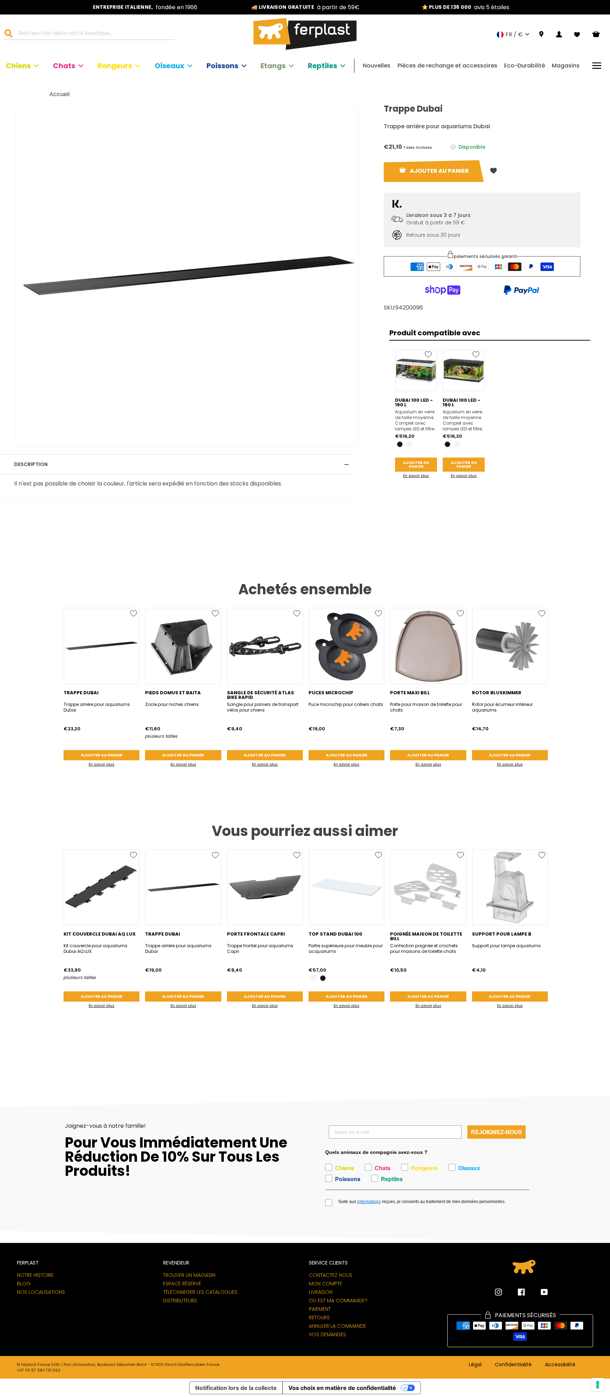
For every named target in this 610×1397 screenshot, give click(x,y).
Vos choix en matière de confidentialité (342, 1387)
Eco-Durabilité (524, 65)
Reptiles (322, 66)
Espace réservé (182, 1283)
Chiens (18, 66)
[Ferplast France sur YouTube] (539, 1292)
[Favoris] (577, 34)
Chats (64, 66)
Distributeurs (180, 1300)
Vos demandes (327, 1334)
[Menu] (596, 66)
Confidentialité (513, 1365)
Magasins (566, 65)
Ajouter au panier (416, 464)
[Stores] (541, 34)
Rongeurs (114, 66)
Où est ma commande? (338, 1300)
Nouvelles (376, 65)
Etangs (273, 66)
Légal (475, 1365)
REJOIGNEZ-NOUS (496, 1132)
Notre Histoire (35, 1275)
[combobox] (93, 34)
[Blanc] (409, 444)
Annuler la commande (337, 1326)
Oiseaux (169, 66)
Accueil (59, 94)
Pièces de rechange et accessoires (447, 65)
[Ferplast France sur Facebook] (516, 1292)
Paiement (320, 1309)
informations (369, 1201)
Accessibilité (560, 1365)
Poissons (222, 66)
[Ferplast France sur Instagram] (498, 1292)
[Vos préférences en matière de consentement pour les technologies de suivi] (597, 1384)
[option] (145, 7)
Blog (24, 1283)
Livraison (321, 1292)
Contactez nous (330, 1275)
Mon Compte (325, 1283)
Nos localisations (41, 1292)
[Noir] (399, 444)
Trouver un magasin (189, 1275)
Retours (319, 1317)
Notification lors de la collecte (236, 1387)
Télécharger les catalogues (200, 1292)
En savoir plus (416, 475)
